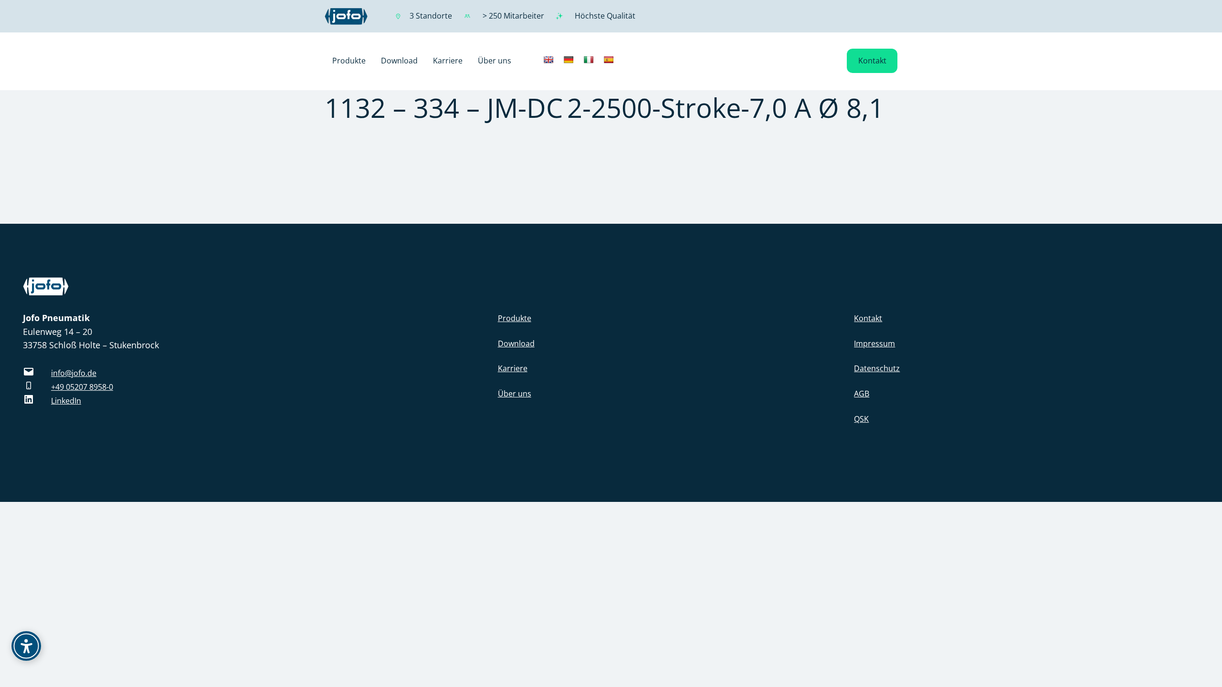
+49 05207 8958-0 (82, 387)
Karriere (512, 368)
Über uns (514, 393)
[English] (548, 59)
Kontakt (872, 60)
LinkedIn (66, 401)
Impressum (874, 343)
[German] (568, 59)
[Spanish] (608, 59)
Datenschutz (877, 368)
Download (516, 343)
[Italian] (588, 59)
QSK (861, 419)
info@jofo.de (73, 373)
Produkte (514, 318)
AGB (861, 393)
